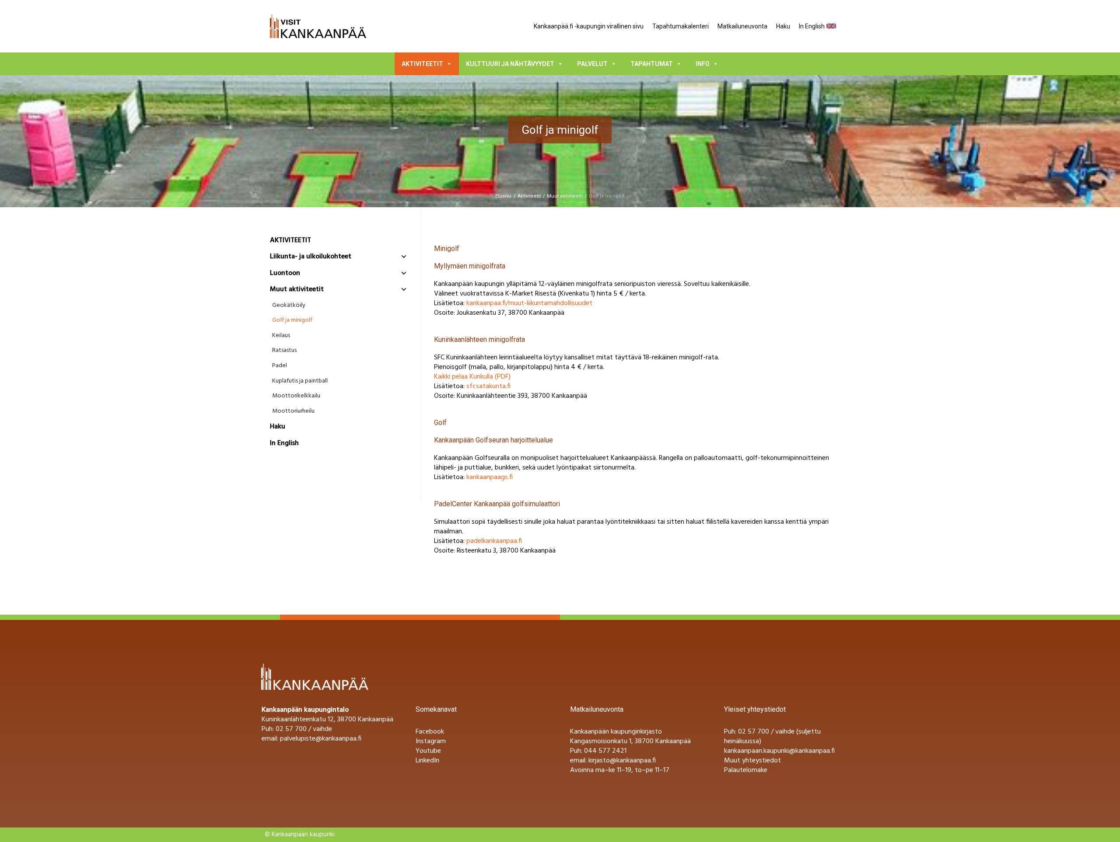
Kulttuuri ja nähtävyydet (510, 63)
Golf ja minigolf (292, 320)
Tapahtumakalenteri (680, 26)
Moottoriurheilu (293, 411)
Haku (783, 26)
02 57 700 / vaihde (304, 729)
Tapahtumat (651, 63)
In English (812, 26)
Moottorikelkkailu (296, 396)
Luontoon (285, 273)
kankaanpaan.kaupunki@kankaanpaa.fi (779, 751)
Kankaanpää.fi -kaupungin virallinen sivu (589, 26)
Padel (279, 366)
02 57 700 (753, 732)
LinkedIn (427, 760)
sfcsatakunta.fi (488, 386)
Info (703, 63)
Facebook (430, 732)
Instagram (431, 741)
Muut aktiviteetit (565, 196)
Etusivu (503, 196)
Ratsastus (284, 350)
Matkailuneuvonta (742, 26)
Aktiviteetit (422, 63)
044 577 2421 (605, 751)
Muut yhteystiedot (752, 760)
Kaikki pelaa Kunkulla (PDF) (472, 377)
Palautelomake (745, 770)
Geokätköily (288, 305)
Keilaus (281, 335)
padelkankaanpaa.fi (494, 541)
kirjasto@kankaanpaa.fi (622, 760)
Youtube (428, 751)
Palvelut (592, 63)
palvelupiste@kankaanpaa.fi (320, 739)
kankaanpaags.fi (489, 477)
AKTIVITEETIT (290, 240)
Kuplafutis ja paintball (300, 381)
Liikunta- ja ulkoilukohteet (310, 256)
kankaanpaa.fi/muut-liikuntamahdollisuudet (529, 303)
